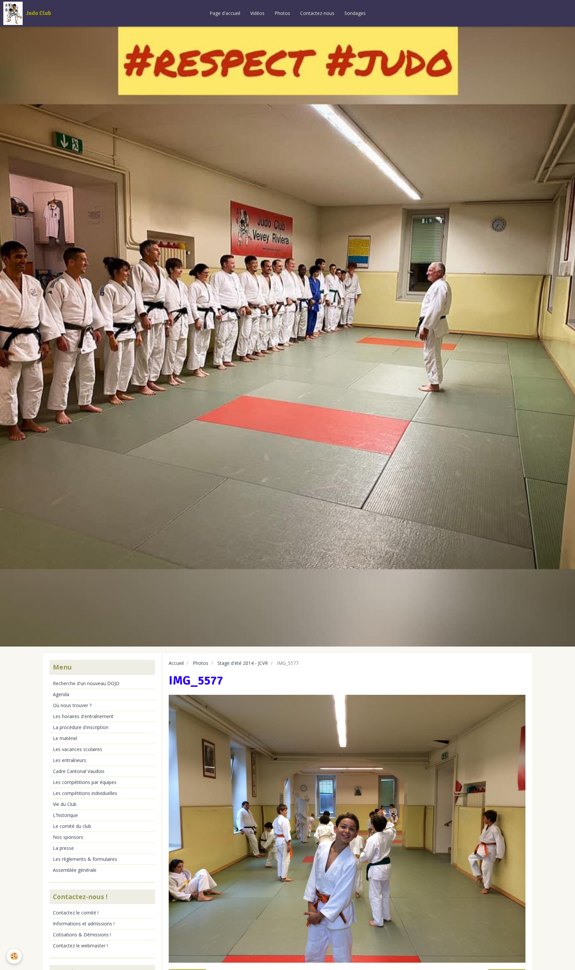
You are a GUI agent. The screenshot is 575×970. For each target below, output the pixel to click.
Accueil (176, 663)
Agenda (61, 694)
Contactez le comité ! (75, 912)
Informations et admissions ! (83, 923)
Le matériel (65, 738)
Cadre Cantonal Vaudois (78, 771)
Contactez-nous (317, 13)
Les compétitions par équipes (84, 782)
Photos (282, 13)
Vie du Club (65, 804)
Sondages (355, 13)
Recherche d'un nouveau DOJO (86, 683)
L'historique (65, 815)
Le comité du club (72, 826)
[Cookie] (14, 956)
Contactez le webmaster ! (80, 945)
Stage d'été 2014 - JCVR (242, 663)
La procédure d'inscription (80, 727)
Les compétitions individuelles (85, 793)
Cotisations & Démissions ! (82, 934)
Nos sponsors (68, 837)
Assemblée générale (74, 870)
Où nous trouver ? (72, 705)
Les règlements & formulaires (85, 859)
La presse (63, 848)
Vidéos (257, 13)
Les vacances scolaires (77, 749)
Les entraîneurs (69, 760)
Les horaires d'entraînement (83, 716)
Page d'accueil (225, 13)
